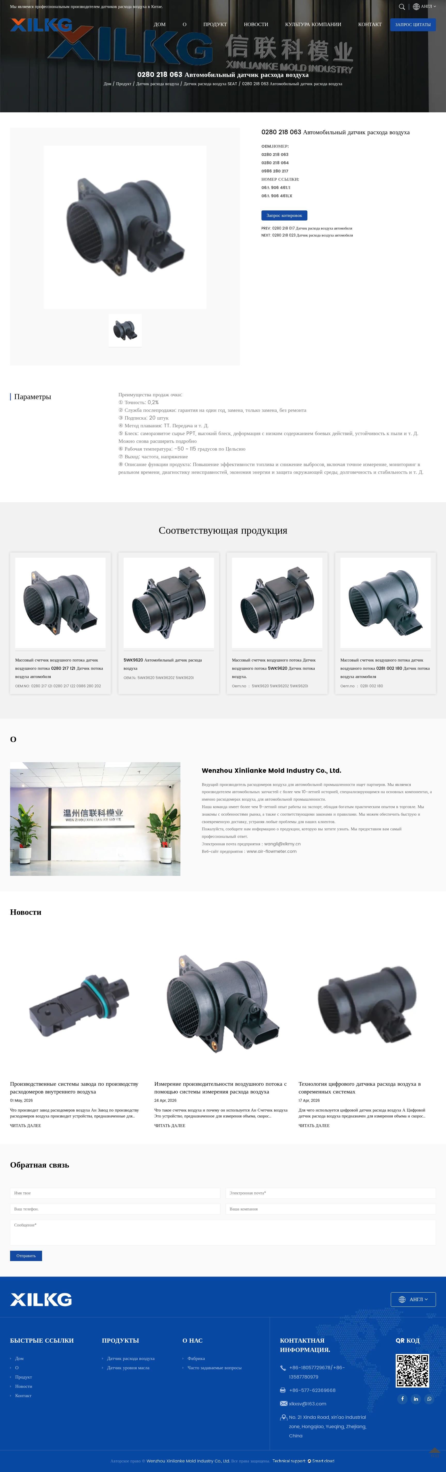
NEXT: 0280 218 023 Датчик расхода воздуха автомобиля (307, 235)
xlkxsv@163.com (307, 1404)
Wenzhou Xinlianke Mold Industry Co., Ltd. (188, 1461)
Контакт (370, 25)
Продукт (215, 25)
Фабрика (196, 1358)
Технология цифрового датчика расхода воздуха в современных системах (360, 1088)
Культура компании (313, 25)
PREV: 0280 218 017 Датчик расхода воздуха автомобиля (306, 228)
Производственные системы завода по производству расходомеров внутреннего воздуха (74, 1088)
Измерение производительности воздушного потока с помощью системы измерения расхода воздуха (220, 1088)
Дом (160, 25)
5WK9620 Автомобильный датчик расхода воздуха (163, 664)
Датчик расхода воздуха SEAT (210, 83)
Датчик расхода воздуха (157, 83)
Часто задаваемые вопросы (215, 1368)
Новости (256, 25)
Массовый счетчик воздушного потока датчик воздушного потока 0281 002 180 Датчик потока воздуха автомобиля (385, 668)
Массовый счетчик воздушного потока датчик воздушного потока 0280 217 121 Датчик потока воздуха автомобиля (59, 668)
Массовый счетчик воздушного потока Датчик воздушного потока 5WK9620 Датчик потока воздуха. (274, 668)
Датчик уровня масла (128, 1368)
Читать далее (25, 1126)
